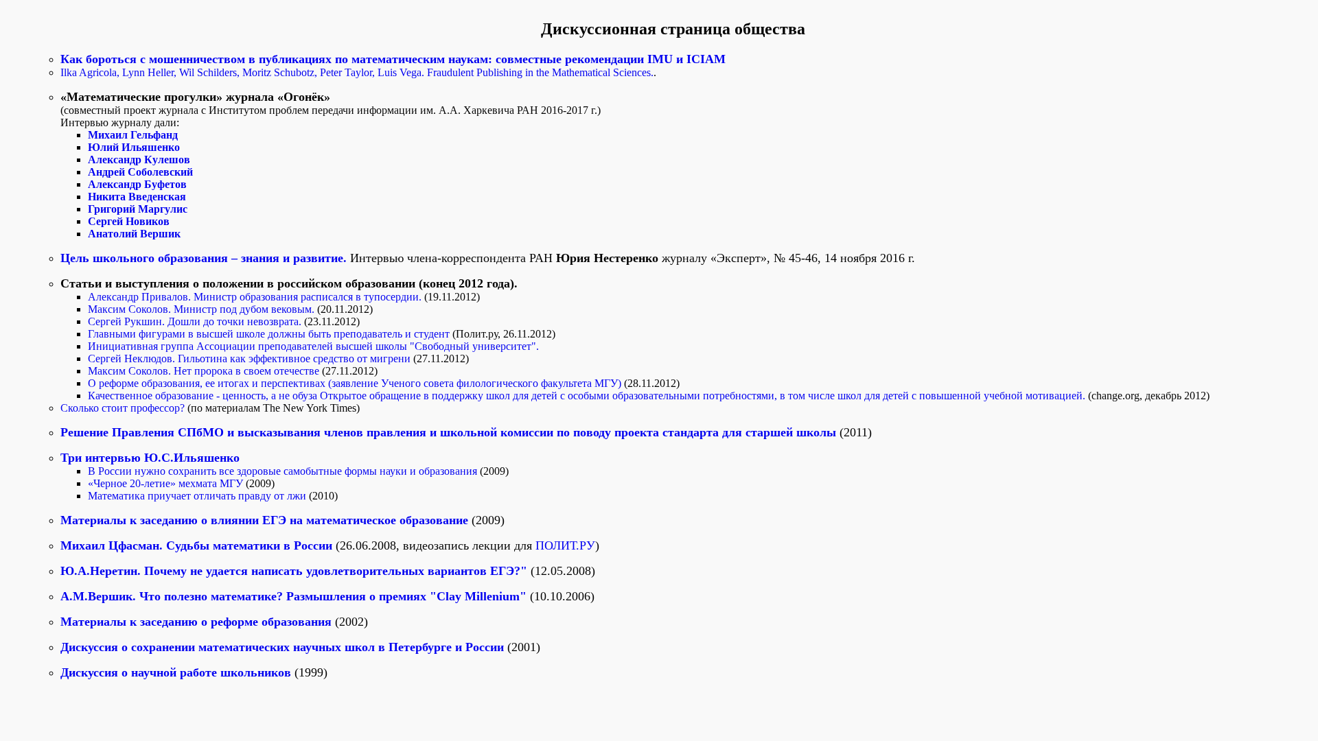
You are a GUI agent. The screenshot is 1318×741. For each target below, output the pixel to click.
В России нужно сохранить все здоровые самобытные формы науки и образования (284, 471)
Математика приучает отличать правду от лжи (198, 496)
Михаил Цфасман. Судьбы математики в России (198, 545)
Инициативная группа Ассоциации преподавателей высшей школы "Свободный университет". (313, 346)
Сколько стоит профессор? (123, 408)
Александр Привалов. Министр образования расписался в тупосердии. (254, 297)
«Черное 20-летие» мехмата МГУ (167, 483)
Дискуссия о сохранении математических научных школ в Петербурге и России (282, 647)
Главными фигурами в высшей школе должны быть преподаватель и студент (270, 334)
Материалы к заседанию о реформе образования (196, 621)
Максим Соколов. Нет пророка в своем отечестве (205, 371)
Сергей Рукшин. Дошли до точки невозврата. (196, 321)
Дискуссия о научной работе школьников (175, 672)
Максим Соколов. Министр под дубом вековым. (202, 309)
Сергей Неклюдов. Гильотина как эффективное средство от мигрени (250, 358)
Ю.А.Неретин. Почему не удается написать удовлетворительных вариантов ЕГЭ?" (295, 571)
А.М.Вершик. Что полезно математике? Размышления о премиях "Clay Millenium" (295, 596)
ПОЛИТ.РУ (565, 545)
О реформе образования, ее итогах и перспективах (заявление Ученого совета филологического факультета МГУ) (356, 383)
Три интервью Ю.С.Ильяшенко (150, 457)
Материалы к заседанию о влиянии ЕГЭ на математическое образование (264, 520)
